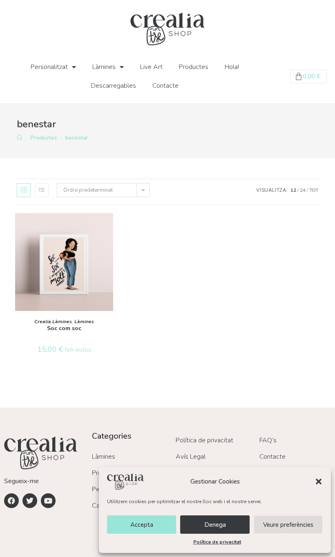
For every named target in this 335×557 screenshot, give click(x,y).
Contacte (165, 85)
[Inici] (19, 138)
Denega (215, 525)
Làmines (104, 66)
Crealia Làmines (53, 321)
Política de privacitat (217, 542)
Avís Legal (190, 456)
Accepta (141, 525)
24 (303, 190)
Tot (313, 190)
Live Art (151, 66)
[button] (319, 481)
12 (293, 190)
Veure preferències (288, 525)
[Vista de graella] (24, 190)
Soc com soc (64, 328)
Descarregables (113, 85)
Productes (193, 66)
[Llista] (42, 190)
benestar (76, 138)
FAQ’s (268, 440)
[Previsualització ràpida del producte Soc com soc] (109, 227)
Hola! (232, 66)
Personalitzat (49, 66)
